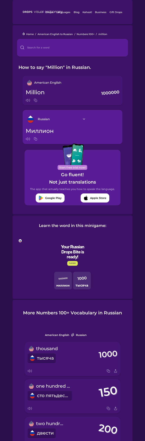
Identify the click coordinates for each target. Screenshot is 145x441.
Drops (49, 12)
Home (30, 34)
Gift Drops (116, 12)
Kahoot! (87, 12)
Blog (76, 12)
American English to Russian (55, 34)
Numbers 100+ (85, 34)
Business (100, 12)
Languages (63, 12)
